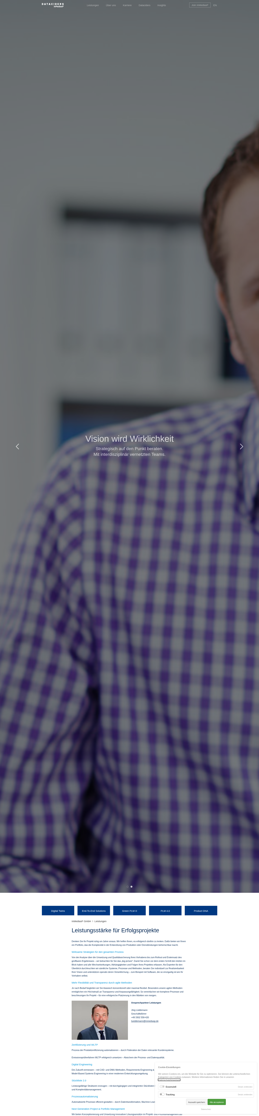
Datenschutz (206, 1109)
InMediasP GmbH (81, 921)
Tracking (170, 1094)
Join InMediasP (200, 5)
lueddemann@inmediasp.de (145, 1021)
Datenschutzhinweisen (169, 1080)
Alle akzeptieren (217, 1102)
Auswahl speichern (196, 1102)
